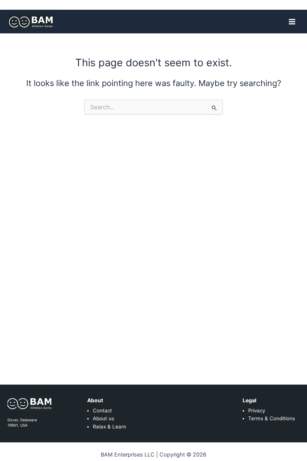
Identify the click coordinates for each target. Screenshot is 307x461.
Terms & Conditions (271, 418)
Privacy (256, 410)
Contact (102, 410)
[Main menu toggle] (292, 21)
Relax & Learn (109, 427)
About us (103, 418)
